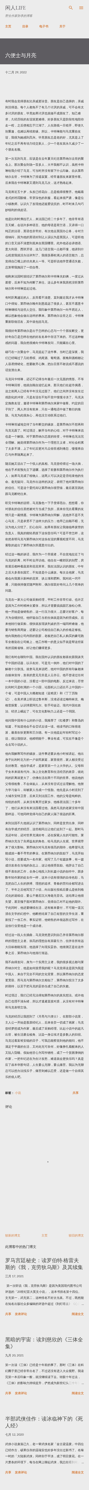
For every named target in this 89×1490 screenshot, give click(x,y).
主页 (8, 26)
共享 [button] (76, 1093)
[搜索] (70, 7)
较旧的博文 (76, 1235)
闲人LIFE (15, 7)
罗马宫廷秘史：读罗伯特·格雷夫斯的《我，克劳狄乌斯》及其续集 (44, 1264)
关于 (62, 26)
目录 (25, 26)
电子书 (43, 26)
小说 (18, 1093)
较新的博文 (12, 1235)
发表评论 (21, 1314)
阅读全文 (78, 1314)
